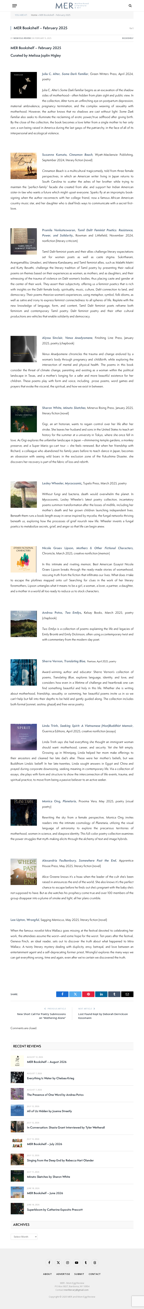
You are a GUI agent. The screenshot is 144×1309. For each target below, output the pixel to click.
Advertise (63, 1274)
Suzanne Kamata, (67, 154)
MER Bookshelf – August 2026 (47, 1062)
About (47, 1274)
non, (71, 661)
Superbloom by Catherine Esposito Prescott (55, 1210)
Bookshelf (127, 38)
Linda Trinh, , (87, 725)
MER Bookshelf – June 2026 (45, 1193)
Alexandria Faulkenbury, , (79, 860)
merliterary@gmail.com (76, 1289)
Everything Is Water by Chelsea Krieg (50, 1078)
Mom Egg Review (22, 38)
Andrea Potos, (61, 612)
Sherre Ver (49, 661)
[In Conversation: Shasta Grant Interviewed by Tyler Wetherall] (17, 1126)
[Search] (130, 6)
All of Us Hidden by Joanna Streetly (49, 1111)
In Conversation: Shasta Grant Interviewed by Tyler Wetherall (66, 1127)
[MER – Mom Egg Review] (72, 6)
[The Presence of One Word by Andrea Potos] (17, 1093)
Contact (95, 1274)
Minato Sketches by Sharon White (48, 1177)
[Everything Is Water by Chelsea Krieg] (17, 1077)
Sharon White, (64, 408)
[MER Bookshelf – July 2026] (17, 1143)
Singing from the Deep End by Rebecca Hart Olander (60, 1160)
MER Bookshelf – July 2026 (44, 1144)
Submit (79, 1274)
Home (34, 15)
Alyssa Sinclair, (67, 338)
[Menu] (14, 6)
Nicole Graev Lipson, (87, 548)
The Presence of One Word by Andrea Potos (55, 1095)
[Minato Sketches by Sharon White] (17, 1176)
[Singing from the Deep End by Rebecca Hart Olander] (17, 1159)
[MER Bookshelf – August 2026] (17, 1061)
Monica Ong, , (59, 801)
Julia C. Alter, (65, 74)
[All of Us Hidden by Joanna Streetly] (17, 1110)
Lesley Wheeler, (61, 483)
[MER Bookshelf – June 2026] (17, 1192)
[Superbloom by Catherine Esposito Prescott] (17, 1208)
